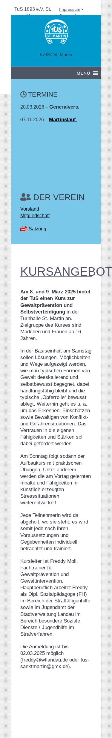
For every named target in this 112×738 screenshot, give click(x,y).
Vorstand (29, 209)
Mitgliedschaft (35, 215)
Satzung (37, 228)
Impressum (69, 9)
